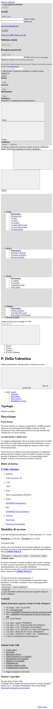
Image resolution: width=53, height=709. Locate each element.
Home (8, 346)
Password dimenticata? (10, 26)
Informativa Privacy (13, 654)
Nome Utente (29, 19)
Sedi (12, 543)
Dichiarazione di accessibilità (17, 659)
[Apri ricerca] (32, 160)
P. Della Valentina (10, 469)
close (4, 190)
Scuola (8, 348)
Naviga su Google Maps (15, 524)
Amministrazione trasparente (17, 668)
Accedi (4, 7)
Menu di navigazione (35, 387)
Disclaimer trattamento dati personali (15, 688)
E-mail (26, 57)
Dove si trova (16, 399)
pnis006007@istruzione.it (16, 503)
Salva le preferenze (20, 587)
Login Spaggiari (13, 66)
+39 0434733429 (16, 610)
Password (28, 22)
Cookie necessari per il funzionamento (16, 578)
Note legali (10, 652)
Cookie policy (11, 650)
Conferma (13, 144)
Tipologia (14, 394)
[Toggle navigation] (20, 179)
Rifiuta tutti (21, 556)
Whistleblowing (12, 663)
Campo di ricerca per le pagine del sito (16, 321)
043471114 (10, 520)
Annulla (4, 144)
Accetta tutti (38, 556)
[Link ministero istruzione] (12, 4)
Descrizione (15, 396)
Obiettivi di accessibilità (15, 661)
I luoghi (9, 350)
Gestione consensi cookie (16, 665)
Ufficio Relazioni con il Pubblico (19, 656)
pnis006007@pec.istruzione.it (17, 511)
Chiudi (4, 82)
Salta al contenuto (8, 2)
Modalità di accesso (18, 401)
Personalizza (6, 556)
